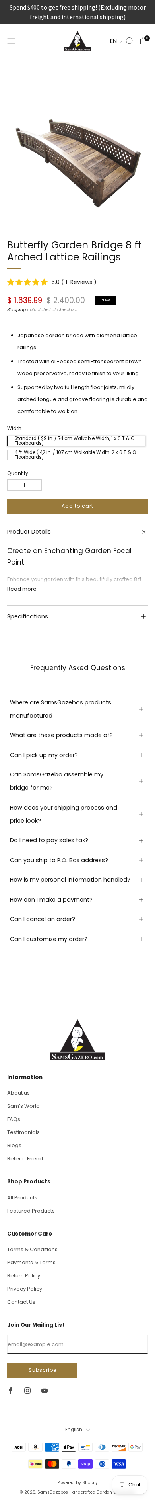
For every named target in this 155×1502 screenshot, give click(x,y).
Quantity (17, 473)
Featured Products (31, 1211)
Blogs (14, 1145)
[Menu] (11, 41)
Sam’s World (23, 1106)
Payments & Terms (31, 1262)
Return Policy (23, 1275)
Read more (22, 589)
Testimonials (23, 1132)
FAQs (13, 1119)
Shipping (16, 309)
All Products (22, 1197)
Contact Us (21, 1302)
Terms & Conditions (32, 1249)
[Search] (130, 41)
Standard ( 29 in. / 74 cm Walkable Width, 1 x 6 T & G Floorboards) (74, 441)
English (73, 1429)
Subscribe (42, 1370)
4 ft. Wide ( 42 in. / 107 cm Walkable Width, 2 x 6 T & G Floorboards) (75, 455)
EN (114, 41)
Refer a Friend (25, 1158)
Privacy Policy (24, 1289)
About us (18, 1093)
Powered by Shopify (77, 1483)
